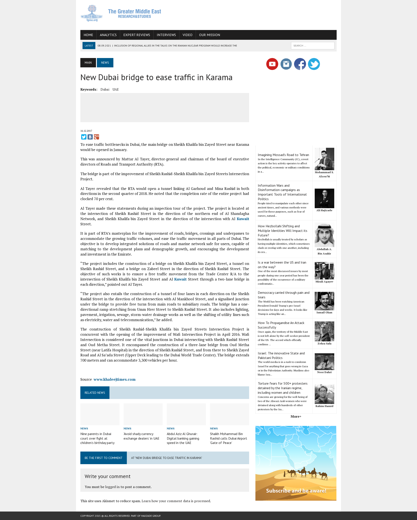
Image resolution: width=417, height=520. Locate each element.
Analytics (108, 35)
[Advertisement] (258, 14)
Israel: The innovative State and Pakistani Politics (281, 355)
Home (88, 35)
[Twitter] (83, 137)
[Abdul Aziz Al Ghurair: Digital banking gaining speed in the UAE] (186, 422)
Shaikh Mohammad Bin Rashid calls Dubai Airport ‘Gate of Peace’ (228, 438)
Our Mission (209, 35)
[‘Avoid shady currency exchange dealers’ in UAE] (143, 422)
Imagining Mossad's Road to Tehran (283, 155)
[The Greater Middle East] (121, 13)
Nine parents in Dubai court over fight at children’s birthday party (97, 438)
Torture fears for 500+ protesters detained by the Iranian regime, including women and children (283, 388)
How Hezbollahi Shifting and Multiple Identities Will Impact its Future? (282, 230)
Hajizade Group (150, 515)
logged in (112, 486)
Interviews (166, 35)
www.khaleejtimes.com (115, 379)
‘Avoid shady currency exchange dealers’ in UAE (141, 436)
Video (187, 35)
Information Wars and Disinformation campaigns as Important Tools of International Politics (282, 192)
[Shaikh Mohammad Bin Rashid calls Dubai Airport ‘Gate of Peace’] (229, 422)
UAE (116, 89)
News (84, 428)
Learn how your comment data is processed (176, 500)
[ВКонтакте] (90, 137)
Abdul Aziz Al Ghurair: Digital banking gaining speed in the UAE (183, 438)
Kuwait (243, 218)
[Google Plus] (96, 137)
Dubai (105, 89)
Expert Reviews (136, 35)
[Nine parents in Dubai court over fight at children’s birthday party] (99, 422)
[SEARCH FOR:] (312, 45)
